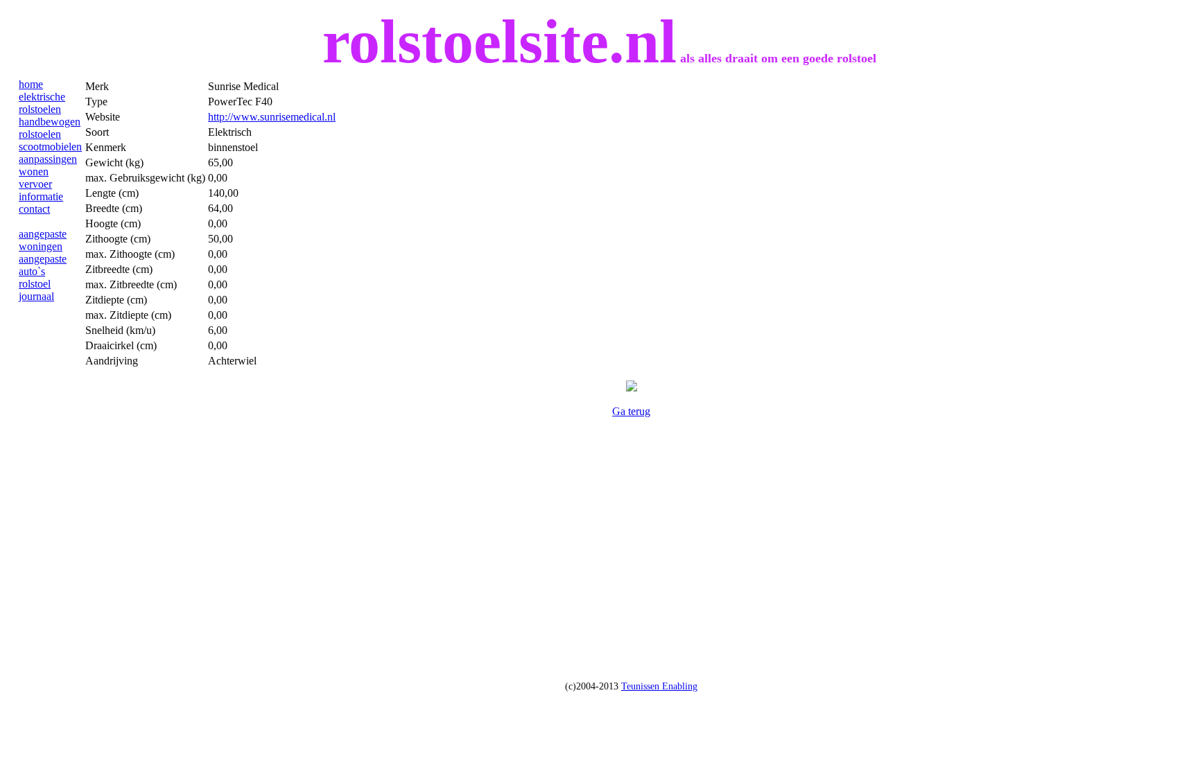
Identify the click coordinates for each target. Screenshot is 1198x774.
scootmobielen (50, 146)
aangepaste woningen (43, 240)
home (31, 84)
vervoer (35, 184)
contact (34, 209)
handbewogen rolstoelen (49, 128)
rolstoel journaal (36, 290)
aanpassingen (48, 159)
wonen (34, 171)
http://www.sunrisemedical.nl (272, 117)
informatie (41, 196)
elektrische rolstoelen (42, 103)
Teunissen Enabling (659, 686)
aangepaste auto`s (43, 265)
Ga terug (631, 411)
